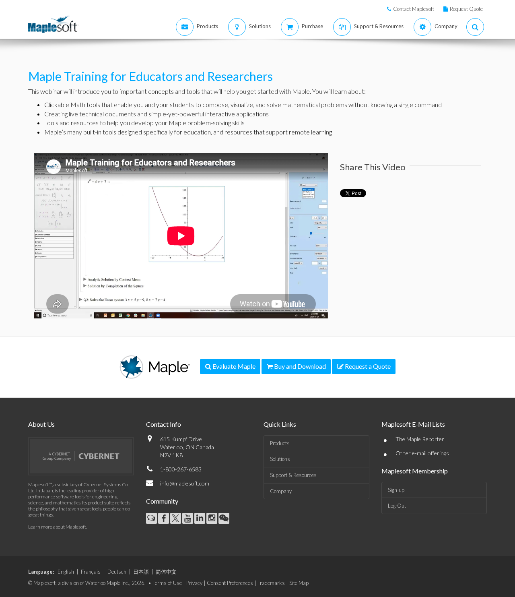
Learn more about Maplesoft (57, 527)
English (66, 571)
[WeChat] (223, 518)
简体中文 (166, 571)
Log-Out (397, 505)
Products (280, 443)
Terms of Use (167, 583)
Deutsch (116, 571)
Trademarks (271, 583)
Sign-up (396, 490)
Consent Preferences (230, 583)
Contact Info (163, 424)
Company (281, 491)
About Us (41, 424)
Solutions (280, 459)
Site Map (299, 583)
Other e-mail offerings (422, 453)
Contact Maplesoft (413, 9)
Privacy (194, 583)
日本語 (141, 571)
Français (91, 571)
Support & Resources (293, 475)
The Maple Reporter (420, 439)
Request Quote (466, 9)
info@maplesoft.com (184, 483)
